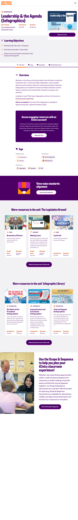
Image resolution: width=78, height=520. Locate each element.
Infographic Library (7, 30)
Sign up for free (39, 135)
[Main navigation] (75, 3)
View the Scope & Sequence (50, 407)
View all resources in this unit (39, 264)
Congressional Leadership (25, 98)
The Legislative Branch (8, 27)
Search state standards (46, 192)
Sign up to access (62, 34)
